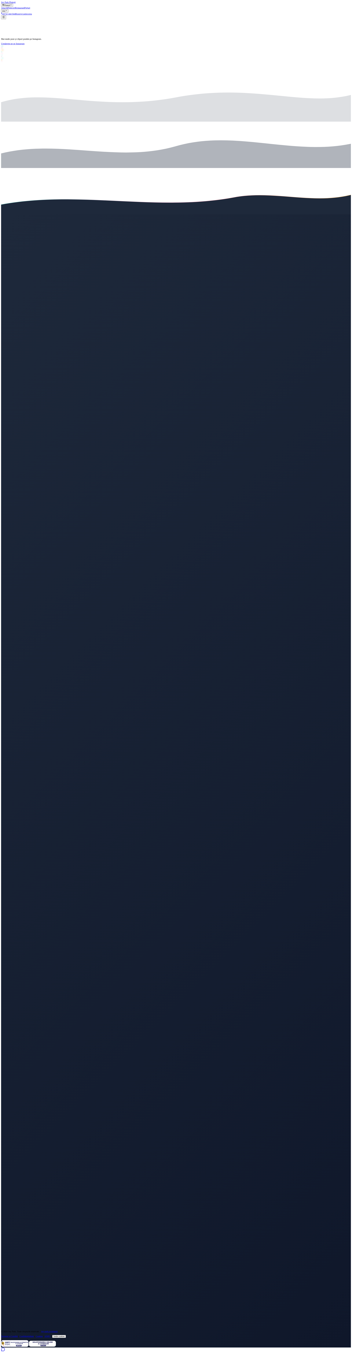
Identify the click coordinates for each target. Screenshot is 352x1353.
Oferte (9, 1287)
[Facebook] (176, 921)
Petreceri (10, 1285)
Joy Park (8, 213)
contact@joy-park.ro (18, 1311)
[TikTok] (176, 1272)
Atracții (10, 1282)
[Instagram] (176, 571)
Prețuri (9, 1292)
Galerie (10, 1295)
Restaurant (11, 1290)
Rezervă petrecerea (9, 1329)
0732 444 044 (15, 1308)
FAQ (9, 1297)
